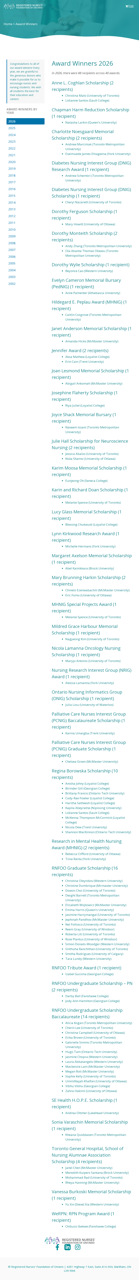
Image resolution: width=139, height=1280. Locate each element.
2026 (12, 121)
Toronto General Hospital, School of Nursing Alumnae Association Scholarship (87, 1154)
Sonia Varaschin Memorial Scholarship (90, 1122)
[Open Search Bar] (129, 6)
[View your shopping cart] (126, 6)
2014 (12, 202)
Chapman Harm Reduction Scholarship (90, 110)
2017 (12, 182)
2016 (12, 189)
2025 (12, 128)
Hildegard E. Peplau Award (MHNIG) (87, 302)
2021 (12, 155)
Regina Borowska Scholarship (81, 771)
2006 (12, 257)
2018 (12, 175)
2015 (12, 196)
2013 (12, 209)
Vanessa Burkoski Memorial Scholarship (91, 1191)
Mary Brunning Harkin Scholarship (86, 577)
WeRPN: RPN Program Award (81, 1214)
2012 (12, 216)
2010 (12, 229)
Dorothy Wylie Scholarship (78, 265)
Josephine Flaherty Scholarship (82, 393)
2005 (12, 263)
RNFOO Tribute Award (74, 968)
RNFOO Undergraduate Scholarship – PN (92, 983)
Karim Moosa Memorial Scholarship (87, 468)
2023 (12, 141)
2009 (12, 236)
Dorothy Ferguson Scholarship (82, 211)
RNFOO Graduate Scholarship (81, 868)
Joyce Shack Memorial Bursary (81, 414)
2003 (12, 277)
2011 (12, 223)
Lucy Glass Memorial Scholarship (84, 512)
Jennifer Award (66, 350)
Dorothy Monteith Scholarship (82, 233)
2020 (12, 162)
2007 (12, 250)
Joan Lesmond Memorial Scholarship (88, 371)
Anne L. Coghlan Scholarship (80, 83)
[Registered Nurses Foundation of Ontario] (23, 6)
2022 (12, 148)
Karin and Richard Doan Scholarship (87, 490)
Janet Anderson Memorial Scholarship (89, 328)
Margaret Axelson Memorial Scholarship (92, 555)
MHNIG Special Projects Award (82, 604)
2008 (12, 243)
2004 (12, 270)
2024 (12, 135)
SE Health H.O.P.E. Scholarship (82, 1100)
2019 (12, 168)
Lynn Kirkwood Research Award (83, 533)
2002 (12, 284)
